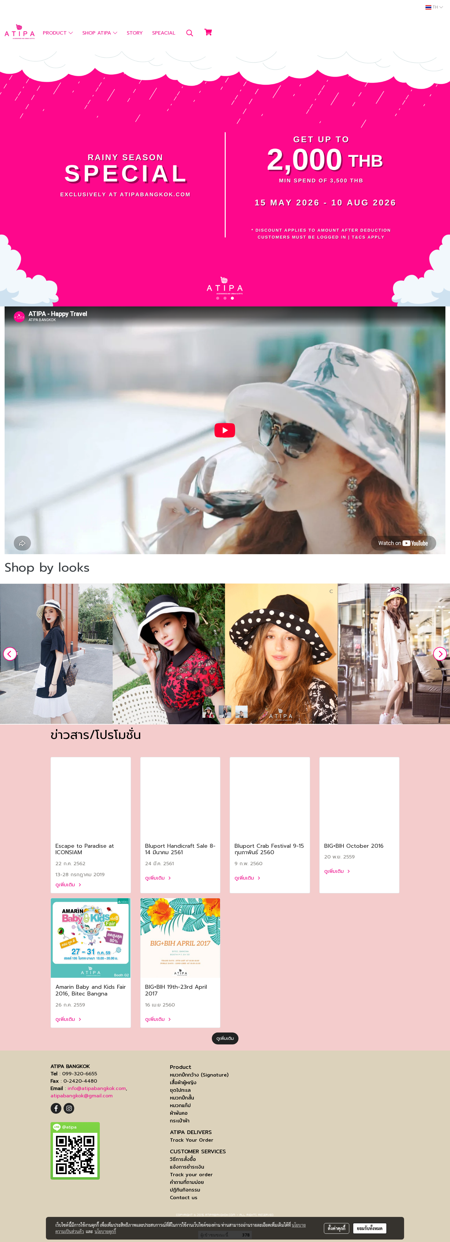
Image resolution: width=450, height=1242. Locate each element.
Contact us (183, 1197)
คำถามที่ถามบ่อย (187, 1182)
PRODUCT (56, 33)
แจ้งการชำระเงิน (187, 1167)
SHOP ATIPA (97, 33)
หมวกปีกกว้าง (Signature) (199, 1075)
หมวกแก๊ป (180, 1105)
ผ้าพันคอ (179, 1113)
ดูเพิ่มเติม (66, 884)
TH (435, 7)
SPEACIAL (163, 33)
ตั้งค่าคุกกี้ (336, 1228)
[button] (190, 33)
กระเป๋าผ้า (179, 1121)
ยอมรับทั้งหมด (370, 1228)
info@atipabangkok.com (97, 1088)
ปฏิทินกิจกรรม (185, 1190)
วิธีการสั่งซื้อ (183, 1159)
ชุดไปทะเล (180, 1090)
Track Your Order (191, 1140)
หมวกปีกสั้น (182, 1098)
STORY (135, 33)
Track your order (191, 1174)
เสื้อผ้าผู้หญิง (183, 1082)
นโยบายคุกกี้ (105, 1231)
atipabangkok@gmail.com (82, 1095)
